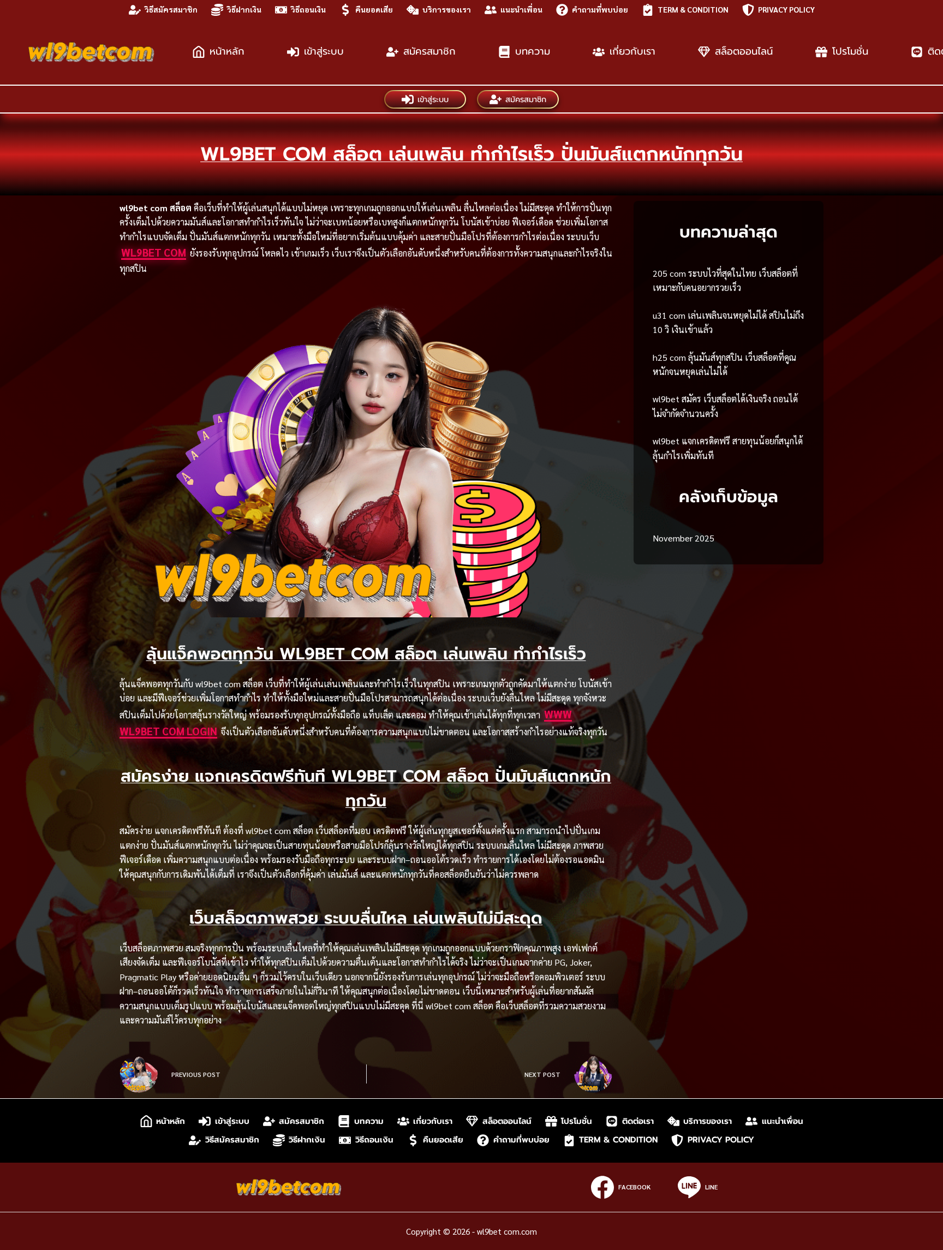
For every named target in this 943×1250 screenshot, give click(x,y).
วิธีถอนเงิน (308, 9)
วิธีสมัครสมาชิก (171, 9)
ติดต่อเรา (638, 1121)
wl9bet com (153, 252)
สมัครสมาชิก (429, 51)
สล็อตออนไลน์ (744, 51)
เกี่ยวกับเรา (632, 51)
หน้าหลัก (227, 51)
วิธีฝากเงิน (244, 9)
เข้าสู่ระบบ (324, 51)
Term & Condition (693, 9)
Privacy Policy (786, 9)
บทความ (532, 51)
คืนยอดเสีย (374, 9)
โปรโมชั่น (850, 51)
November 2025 (683, 538)
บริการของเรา (446, 9)
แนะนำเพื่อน (521, 9)
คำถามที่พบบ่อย (600, 9)
